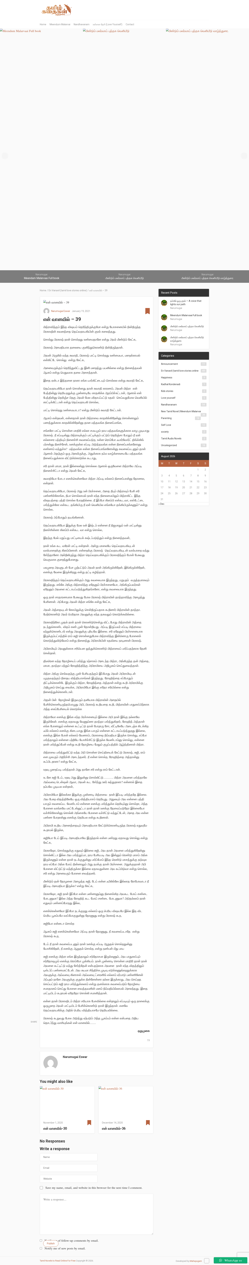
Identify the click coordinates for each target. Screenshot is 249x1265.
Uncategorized (169, 445)
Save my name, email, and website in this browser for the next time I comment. (93, 1188)
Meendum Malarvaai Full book (186, 315)
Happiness (166, 377)
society (165, 431)
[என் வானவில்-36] (126, 1102)
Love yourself (168, 397)
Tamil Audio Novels (171, 438)
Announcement (169, 364)
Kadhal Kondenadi (170, 384)
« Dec (161, 504)
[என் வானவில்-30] (67, 1102)
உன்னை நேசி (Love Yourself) (107, 24)
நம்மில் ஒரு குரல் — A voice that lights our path (185, 303)
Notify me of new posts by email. (65, 1248)
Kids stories (167, 391)
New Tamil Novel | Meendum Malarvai (181, 411)
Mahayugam (196, 1261)
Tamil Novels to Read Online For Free (57, 1260)
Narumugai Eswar (60, 311)
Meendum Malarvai (60, 24)
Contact (130, 24)
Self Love (166, 425)
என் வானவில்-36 (114, 1128)
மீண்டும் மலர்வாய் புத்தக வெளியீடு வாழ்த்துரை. (187, 339)
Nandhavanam (81, 24)
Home (43, 24)
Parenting (166, 418)
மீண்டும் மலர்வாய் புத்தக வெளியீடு (187, 326)
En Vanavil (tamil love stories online (180, 370)
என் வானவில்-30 (55, 1128)
